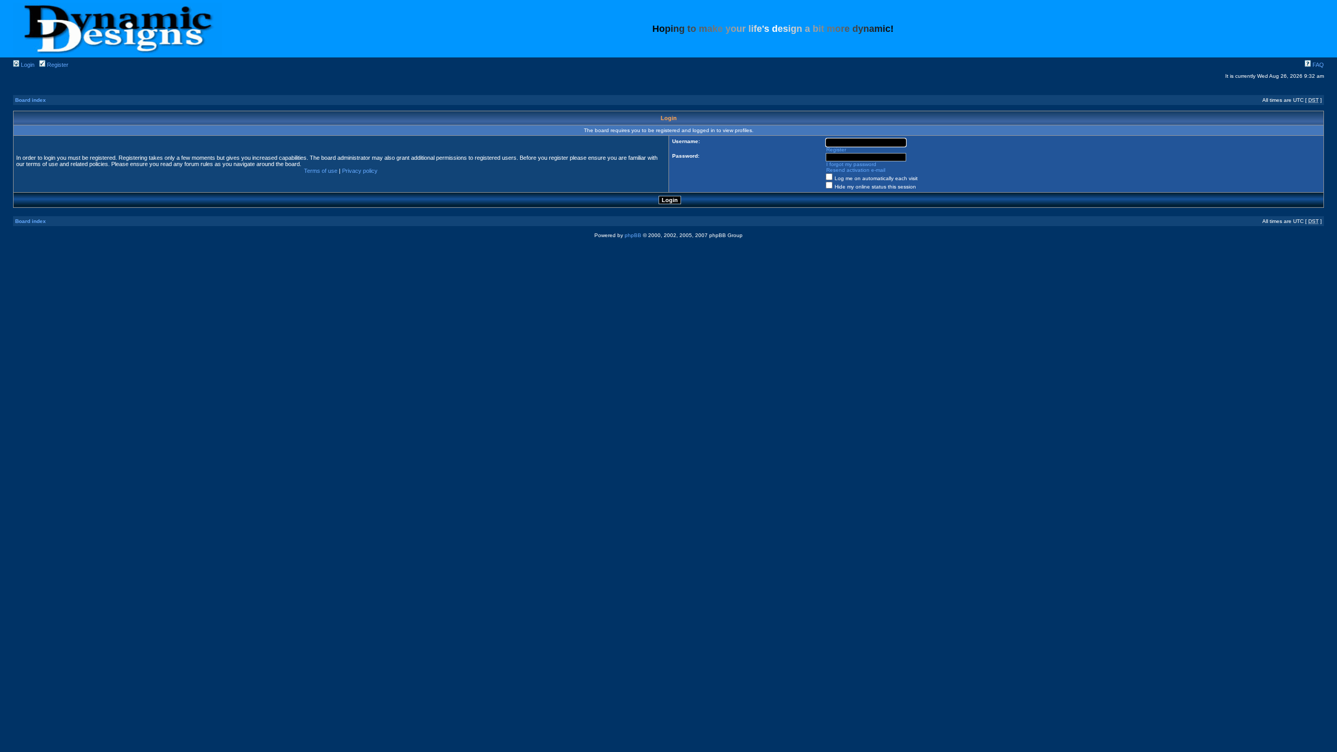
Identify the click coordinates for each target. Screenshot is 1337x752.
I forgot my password (851, 164)
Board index (30, 100)
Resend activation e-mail (855, 170)
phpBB (633, 235)
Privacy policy (360, 171)
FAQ (1317, 65)
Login (26, 65)
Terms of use (320, 171)
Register (56, 65)
